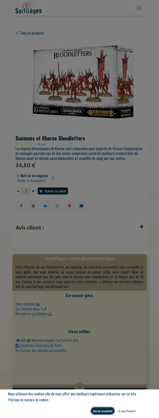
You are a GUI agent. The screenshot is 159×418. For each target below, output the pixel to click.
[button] (102, 410)
